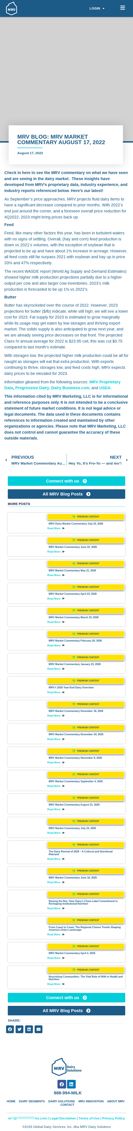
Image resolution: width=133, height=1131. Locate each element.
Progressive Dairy (32, 388)
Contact (67, 1104)
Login (95, 8)
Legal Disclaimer (63, 1118)
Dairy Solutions (61, 1101)
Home (11, 1101)
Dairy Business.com (70, 388)
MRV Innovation (91, 1101)
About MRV (116, 1101)
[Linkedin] (71, 1084)
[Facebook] (61, 1084)
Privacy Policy (113, 1118)
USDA (105, 388)
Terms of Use (89, 1118)
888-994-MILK (68, 1092)
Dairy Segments (32, 1101)
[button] (10, 1029)
